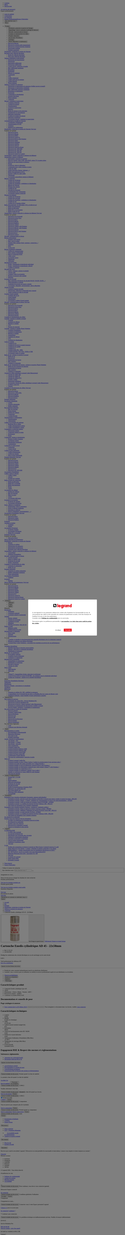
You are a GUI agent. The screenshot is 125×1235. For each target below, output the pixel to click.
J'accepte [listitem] (68, 630)
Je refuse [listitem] (58, 630)
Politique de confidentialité (49, 618)
